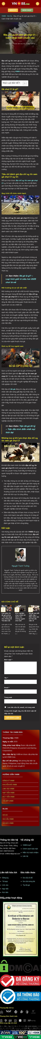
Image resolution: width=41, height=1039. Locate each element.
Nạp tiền (5, 889)
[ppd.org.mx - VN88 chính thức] (20, 3)
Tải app (5, 881)
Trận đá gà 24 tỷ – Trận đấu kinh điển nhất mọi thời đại (20, 429)
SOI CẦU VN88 (8, 819)
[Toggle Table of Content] (23, 83)
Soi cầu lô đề (27, 878)
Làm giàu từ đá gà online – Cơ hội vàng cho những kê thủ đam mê (7, 616)
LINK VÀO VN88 (8, 789)
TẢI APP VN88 (8, 801)
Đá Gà (9, 16)
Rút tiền (5, 892)
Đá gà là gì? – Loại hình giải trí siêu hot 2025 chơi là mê (21, 278)
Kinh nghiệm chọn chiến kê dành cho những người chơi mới (20, 616)
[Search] (37, 3)
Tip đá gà (26, 885)
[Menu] (3, 3)
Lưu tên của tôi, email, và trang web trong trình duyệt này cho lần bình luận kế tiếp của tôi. (20, 710)
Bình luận (8, 660)
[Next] (39, 621)
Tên (6, 678)
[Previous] (2, 621)
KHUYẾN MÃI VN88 (10, 784)
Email (6, 688)
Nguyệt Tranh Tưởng (27, 43)
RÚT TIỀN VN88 (8, 797)
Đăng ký (5, 878)
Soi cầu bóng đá (29, 881)
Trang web (8, 697)
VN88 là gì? (27, 845)
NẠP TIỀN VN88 (8, 793)
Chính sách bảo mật (30, 849)
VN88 (4, 16)
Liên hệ (25, 856)
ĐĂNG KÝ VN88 (8, 781)
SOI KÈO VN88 (8, 823)
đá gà (13, 389)
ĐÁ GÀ (5, 815)
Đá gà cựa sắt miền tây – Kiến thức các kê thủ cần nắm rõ (34, 616)
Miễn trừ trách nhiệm (30, 852)
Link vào (5, 885)
